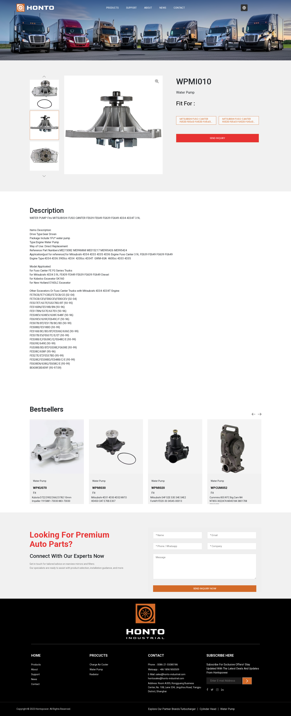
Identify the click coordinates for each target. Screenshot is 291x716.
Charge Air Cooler (99, 664)
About (34, 669)
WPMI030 (99, 488)
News (34, 679)
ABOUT (148, 7)
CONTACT (179, 7)
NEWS (162, 7)
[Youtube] (218, 690)
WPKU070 (40, 488)
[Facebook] (208, 690)
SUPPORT (131, 7)
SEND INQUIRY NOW (204, 588)
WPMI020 (158, 488)
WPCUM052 (219, 488)
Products (36, 664)
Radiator (94, 674)
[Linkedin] (223, 690)
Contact (35, 684)
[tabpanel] (44, 125)
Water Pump (96, 669)
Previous (44, 78)
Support (35, 674)
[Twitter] (213, 690)
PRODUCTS (112, 7)
